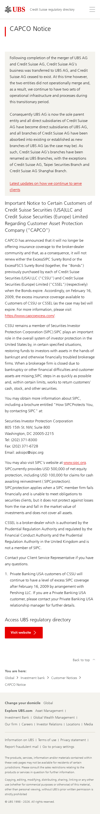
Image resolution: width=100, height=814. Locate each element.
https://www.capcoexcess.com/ (29, 315)
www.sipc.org (75, 462)
